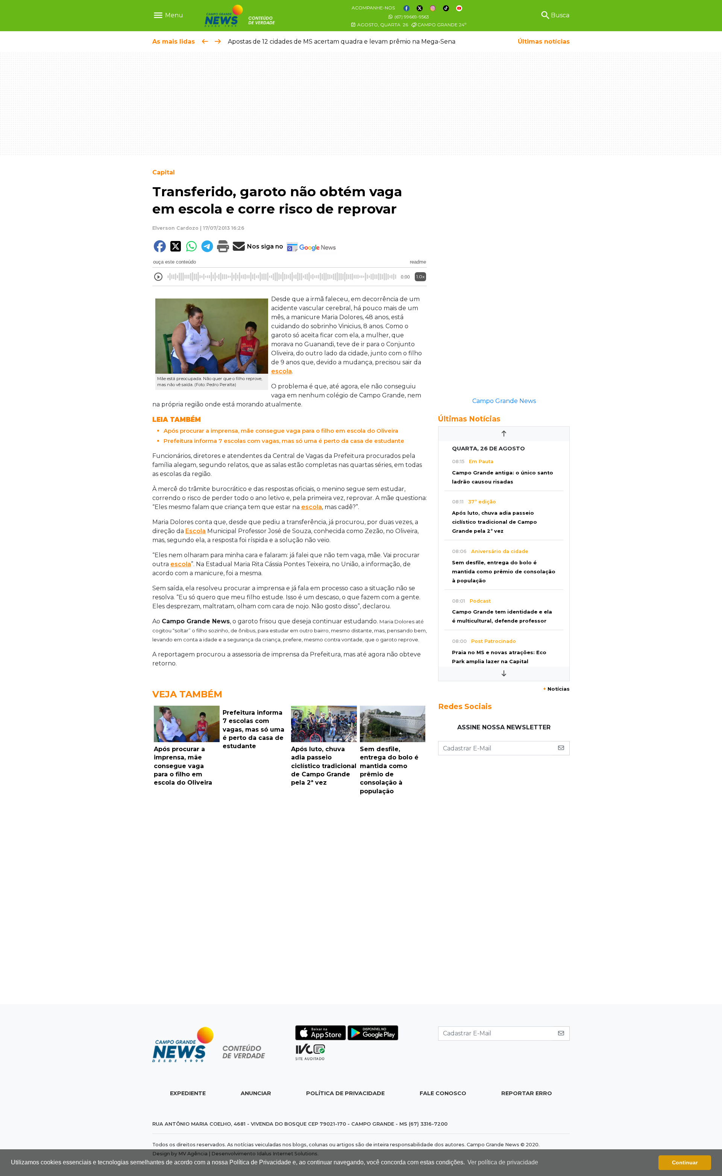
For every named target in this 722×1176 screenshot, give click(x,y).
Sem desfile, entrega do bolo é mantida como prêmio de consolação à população (503, 571)
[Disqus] (289, 902)
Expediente (188, 1093)
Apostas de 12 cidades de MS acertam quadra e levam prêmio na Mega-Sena (341, 41)
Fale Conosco (443, 1093)
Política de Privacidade (345, 1093)
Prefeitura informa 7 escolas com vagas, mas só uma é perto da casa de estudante (284, 440)
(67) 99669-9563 (411, 17)
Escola (195, 531)
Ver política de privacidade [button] (502, 1162)
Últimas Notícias (469, 418)
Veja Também (187, 694)
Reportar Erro (526, 1093)
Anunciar (256, 1093)
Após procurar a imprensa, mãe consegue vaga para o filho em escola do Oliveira (281, 430)
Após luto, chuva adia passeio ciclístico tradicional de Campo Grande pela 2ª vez (494, 522)
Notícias (556, 689)
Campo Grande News (504, 401)
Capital (163, 172)
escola (281, 371)
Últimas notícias (544, 41)
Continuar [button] (685, 1162)
